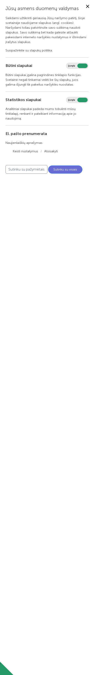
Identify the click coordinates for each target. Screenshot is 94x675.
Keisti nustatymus (25, 151)
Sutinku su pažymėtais (26, 169)
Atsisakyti (51, 151)
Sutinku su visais (65, 169)
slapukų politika (41, 50)
